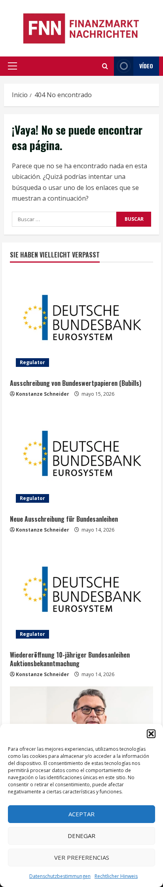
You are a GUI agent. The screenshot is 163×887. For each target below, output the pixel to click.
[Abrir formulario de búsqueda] (105, 66)
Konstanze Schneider (42, 394)
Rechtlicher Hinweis (116, 876)
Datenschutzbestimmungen (60, 876)
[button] (151, 734)
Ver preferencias (81, 857)
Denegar (81, 836)
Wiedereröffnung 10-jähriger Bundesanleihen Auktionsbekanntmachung (70, 659)
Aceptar (81, 814)
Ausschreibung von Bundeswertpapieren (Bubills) (75, 383)
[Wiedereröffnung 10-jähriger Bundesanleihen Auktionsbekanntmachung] (81, 593)
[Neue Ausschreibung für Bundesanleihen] (81, 457)
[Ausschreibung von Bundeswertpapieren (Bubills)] (81, 321)
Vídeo (146, 66)
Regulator (32, 362)
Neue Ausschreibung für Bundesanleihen (64, 519)
